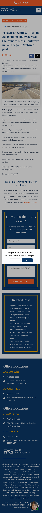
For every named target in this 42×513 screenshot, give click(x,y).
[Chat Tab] (21, 256)
